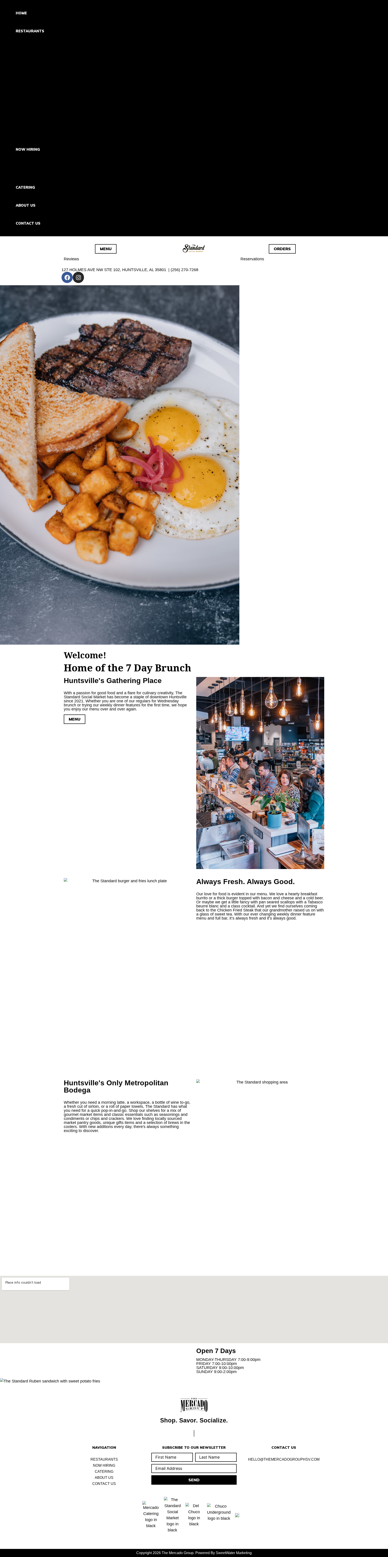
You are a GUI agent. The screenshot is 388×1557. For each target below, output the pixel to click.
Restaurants (30, 31)
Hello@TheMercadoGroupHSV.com (284, 1459)
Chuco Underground (50, 106)
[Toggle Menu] (43, 45)
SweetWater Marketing (234, 1553)
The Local (39, 129)
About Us (25, 205)
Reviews (71, 259)
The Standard (43, 62)
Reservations (252, 259)
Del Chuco (39, 84)
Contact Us (28, 223)
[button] (47, 31)
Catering (25, 187)
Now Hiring (28, 149)
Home (21, 13)
